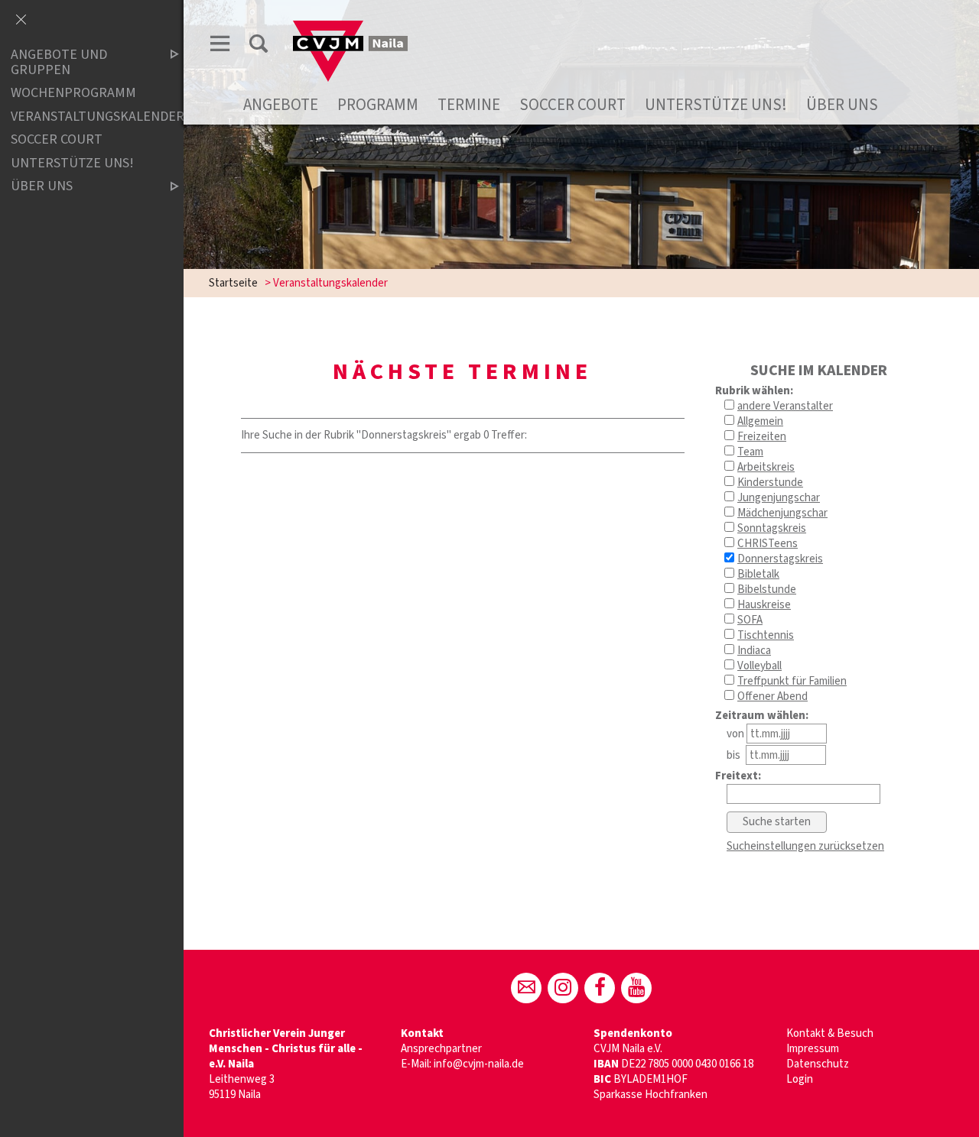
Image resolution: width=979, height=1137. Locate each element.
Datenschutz (817, 1064)
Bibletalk (758, 574)
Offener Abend (772, 696)
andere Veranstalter (785, 406)
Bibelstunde (766, 589)
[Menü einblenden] (220, 46)
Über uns (842, 104)
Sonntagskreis (771, 528)
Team (750, 452)
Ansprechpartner (441, 1049)
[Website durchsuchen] (258, 46)
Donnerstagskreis (780, 559)
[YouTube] (636, 988)
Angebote (280, 104)
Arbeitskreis (766, 467)
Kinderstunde (770, 483)
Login (799, 1079)
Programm (377, 104)
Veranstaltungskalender (82, 116)
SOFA (750, 620)
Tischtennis (765, 635)
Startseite (233, 283)
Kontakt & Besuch (829, 1033)
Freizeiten (761, 437)
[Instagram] (563, 988)
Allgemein (760, 421)
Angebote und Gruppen (59, 62)
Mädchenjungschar (782, 513)
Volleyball (759, 666)
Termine (468, 104)
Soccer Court (572, 104)
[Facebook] (599, 988)
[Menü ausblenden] (20, 20)
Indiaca (754, 651)
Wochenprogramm (73, 93)
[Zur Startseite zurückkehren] (350, 28)
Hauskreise (764, 605)
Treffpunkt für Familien (792, 681)
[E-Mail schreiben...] (526, 988)
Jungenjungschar (778, 498)
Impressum (812, 1049)
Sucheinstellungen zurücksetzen (805, 846)
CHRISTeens (767, 544)
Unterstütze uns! (716, 104)
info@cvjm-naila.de (479, 1064)
